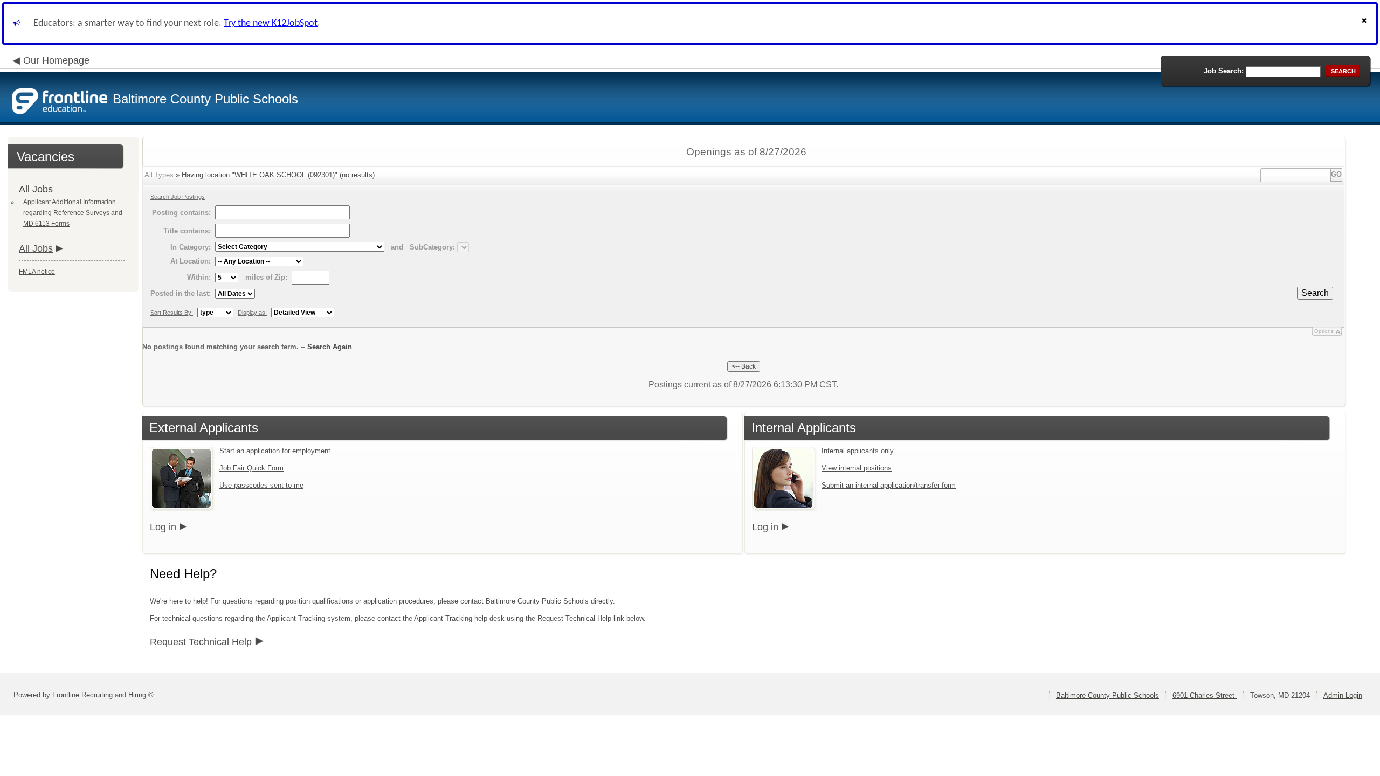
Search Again (329, 347)
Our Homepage (56, 60)
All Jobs (36, 248)
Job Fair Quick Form (251, 468)
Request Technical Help (201, 642)
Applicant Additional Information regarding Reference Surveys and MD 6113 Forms (72, 212)
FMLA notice (37, 271)
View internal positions (857, 468)
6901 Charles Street (1204, 695)
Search (1315, 292)
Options (1324, 331)
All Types (159, 175)
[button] (1365, 23)
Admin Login (1342, 695)
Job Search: (1224, 71)
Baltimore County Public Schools (1107, 695)
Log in (163, 527)
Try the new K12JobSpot (271, 23)
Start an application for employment (274, 451)
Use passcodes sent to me (261, 485)
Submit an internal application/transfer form (889, 485)
